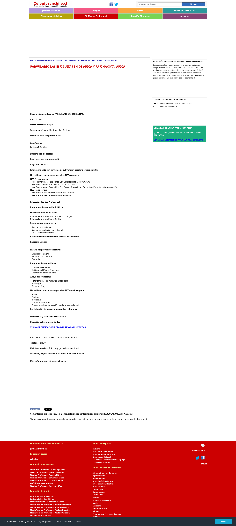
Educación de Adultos (51, 16)
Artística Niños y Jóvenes (41, 483)
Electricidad (98, 494)
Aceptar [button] (224, 522)
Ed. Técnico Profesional (96, 16)
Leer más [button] (77, 521)
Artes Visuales (99, 486)
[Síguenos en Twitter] (116, 4)
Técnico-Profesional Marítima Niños (46, 480)
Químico (96, 516)
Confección (98, 489)
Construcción (99, 492)
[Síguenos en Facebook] (111, 4)
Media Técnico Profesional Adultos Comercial (50, 504)
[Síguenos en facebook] (203, 458)
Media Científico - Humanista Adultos (47, 501)
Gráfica (96, 497)
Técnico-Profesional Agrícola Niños (46, 486)
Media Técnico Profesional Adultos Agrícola (50, 513)
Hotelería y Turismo (102, 500)
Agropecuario (99, 475)
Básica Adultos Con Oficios (42, 499)
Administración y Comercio (105, 473)
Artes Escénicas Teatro (103, 484)
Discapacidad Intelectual (104, 454)
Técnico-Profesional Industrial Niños (47, 472)
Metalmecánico (100, 508)
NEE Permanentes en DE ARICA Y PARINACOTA (172, 103)
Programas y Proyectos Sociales (107, 514)
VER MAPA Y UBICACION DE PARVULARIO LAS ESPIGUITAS (58, 327)
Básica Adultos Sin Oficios (41, 496)
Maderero (97, 503)
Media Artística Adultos (40, 515)
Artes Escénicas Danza (103, 481)
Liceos (140, 10)
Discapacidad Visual (102, 457)
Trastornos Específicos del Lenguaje (109, 459)
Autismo (96, 449)
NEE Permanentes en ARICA (165, 106)
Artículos (184, 16)
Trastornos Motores (101, 462)
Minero (96, 511)
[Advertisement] (102, 37)
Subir (204, 463)
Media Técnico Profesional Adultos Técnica (49, 507)
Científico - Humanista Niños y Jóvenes (47, 469)
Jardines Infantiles (51, 10)
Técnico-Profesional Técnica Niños (45, 475)
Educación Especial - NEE (185, 10)
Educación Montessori (140, 16)
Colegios (96, 10)
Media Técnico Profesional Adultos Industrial (50, 510)
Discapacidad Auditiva (103, 451)
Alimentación (99, 478)
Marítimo (97, 506)
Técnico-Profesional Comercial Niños (47, 477)
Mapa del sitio (198, 450)
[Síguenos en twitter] (197, 458)
